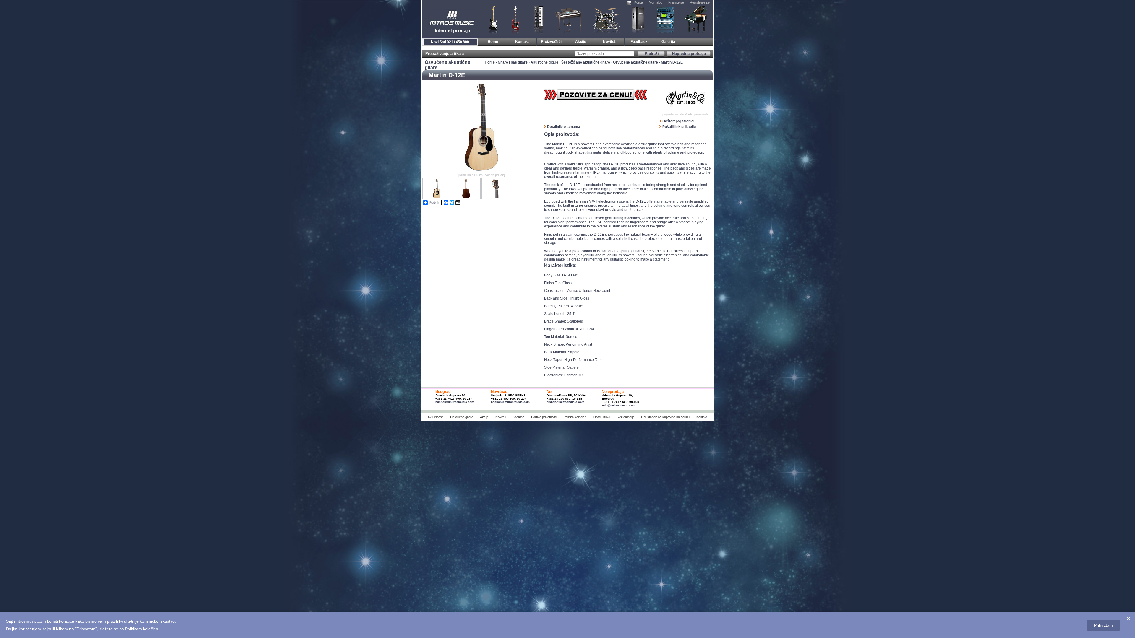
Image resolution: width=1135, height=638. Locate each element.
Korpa (638, 2)
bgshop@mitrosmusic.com (454, 401)
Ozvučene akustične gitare (635, 62)
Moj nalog (655, 2)
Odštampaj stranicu (678, 121)
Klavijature (538, 19)
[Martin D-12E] (481, 170)
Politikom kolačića (141, 628)
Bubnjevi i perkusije (606, 19)
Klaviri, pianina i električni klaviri (568, 19)
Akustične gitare (544, 62)
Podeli (434, 203)
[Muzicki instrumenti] (492, 41)
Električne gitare (461, 417)
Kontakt (701, 417)
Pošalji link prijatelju (679, 127)
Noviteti (500, 417)
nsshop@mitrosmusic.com (510, 401)
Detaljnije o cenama (563, 127)
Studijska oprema (665, 19)
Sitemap (518, 417)
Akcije (484, 417)
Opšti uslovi (601, 417)
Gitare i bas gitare (491, 19)
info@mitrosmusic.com (618, 405)
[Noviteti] (610, 41)
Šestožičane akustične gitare (585, 62)
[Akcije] (580, 41)
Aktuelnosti (435, 417)
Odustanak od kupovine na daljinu (665, 417)
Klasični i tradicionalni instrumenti (696, 19)
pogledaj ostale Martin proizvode (685, 114)
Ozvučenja (638, 19)
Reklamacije (625, 417)
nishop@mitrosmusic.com (565, 401)
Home (490, 62)
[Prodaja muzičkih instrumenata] (522, 41)
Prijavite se (676, 2)
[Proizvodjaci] (551, 41)
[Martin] (685, 98)
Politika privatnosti (544, 417)
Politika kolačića (575, 417)
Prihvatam (1103, 625)
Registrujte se (700, 2)
